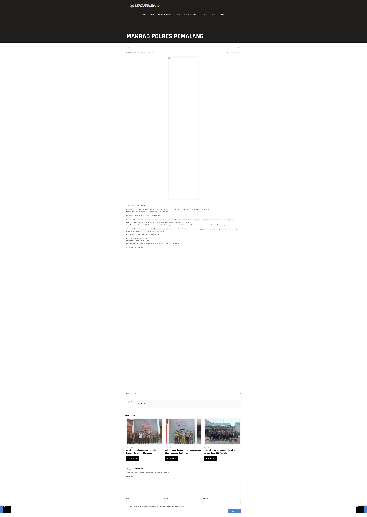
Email (166, 498)
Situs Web (205, 498)
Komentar (129, 477)
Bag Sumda (140, 52)
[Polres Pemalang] (145, 5)
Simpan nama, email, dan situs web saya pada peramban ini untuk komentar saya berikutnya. (157, 507)
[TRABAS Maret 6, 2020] (5, 509)
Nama (128, 498)
